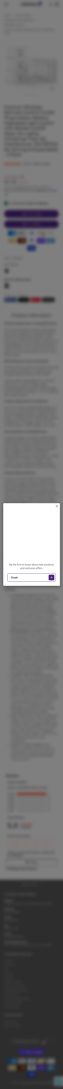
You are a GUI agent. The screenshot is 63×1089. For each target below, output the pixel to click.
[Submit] (51, 577)
